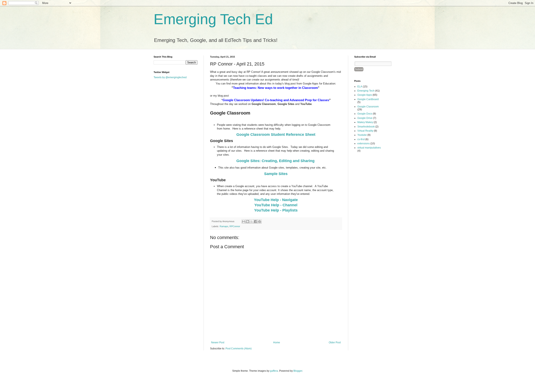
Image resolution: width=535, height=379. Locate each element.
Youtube (362, 134)
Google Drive (364, 118)
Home (276, 342)
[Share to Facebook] (255, 221)
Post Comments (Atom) (238, 348)
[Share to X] (252, 221)
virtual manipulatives (369, 147)
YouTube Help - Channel (275, 205)
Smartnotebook (366, 126)
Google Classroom (368, 106)
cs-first (361, 139)
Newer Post (217, 342)
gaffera (274, 370)
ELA (359, 86)
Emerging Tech (365, 90)
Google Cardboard (368, 99)
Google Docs (364, 113)
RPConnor (234, 226)
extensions (363, 143)
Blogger (297, 370)
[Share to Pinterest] (259, 221)
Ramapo (224, 226)
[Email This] (244, 221)
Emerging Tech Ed (213, 19)
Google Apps (364, 94)
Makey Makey (365, 122)
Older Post (335, 342)
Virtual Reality (365, 130)
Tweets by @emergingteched (170, 77)
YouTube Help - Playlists (276, 210)
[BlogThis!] (248, 221)
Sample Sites (276, 174)
